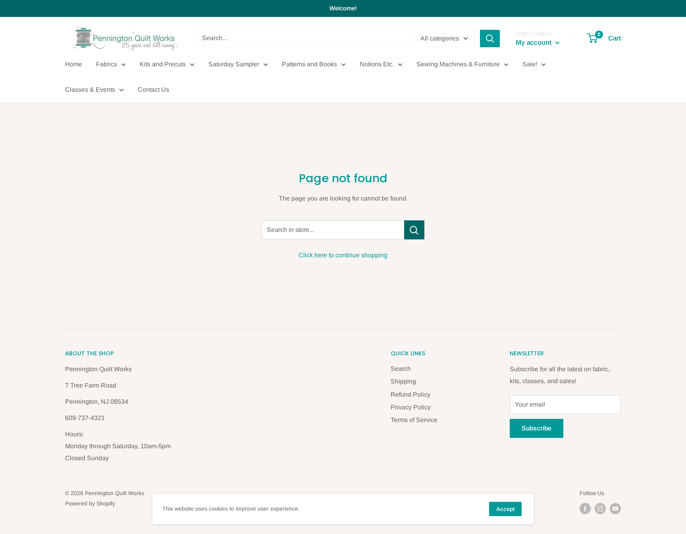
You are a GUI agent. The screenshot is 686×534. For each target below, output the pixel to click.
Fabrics (106, 64)
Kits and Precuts (163, 64)
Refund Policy (410, 394)
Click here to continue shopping (343, 255)
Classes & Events (90, 89)
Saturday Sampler (233, 64)
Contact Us (153, 89)
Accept (505, 509)
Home (73, 64)
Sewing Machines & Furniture (458, 64)
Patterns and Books (309, 64)
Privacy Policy (411, 407)
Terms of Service (414, 419)
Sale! (529, 64)
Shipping (403, 381)
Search (401, 368)
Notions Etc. (377, 64)
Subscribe (536, 428)
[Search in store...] (414, 229)
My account (534, 42)
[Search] (490, 38)
